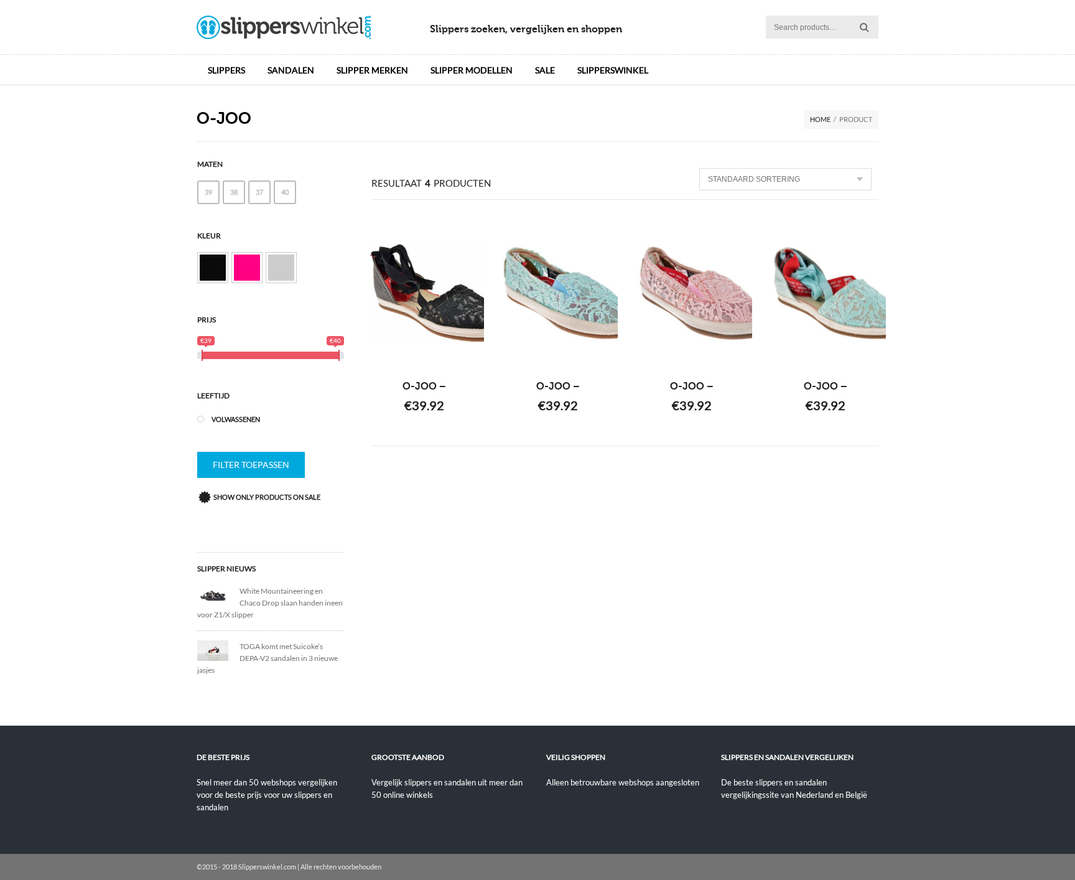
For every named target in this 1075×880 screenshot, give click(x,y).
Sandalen (291, 70)
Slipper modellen (471, 70)
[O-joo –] (425, 293)
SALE (545, 70)
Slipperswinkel (612, 70)
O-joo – (424, 386)
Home (820, 119)
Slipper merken (372, 70)
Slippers (226, 70)
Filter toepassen (251, 464)
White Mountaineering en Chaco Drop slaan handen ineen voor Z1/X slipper (270, 602)
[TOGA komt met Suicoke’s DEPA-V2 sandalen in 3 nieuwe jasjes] (218, 649)
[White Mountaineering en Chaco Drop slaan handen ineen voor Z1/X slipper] (218, 594)
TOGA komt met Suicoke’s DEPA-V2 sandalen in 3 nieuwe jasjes (267, 658)
